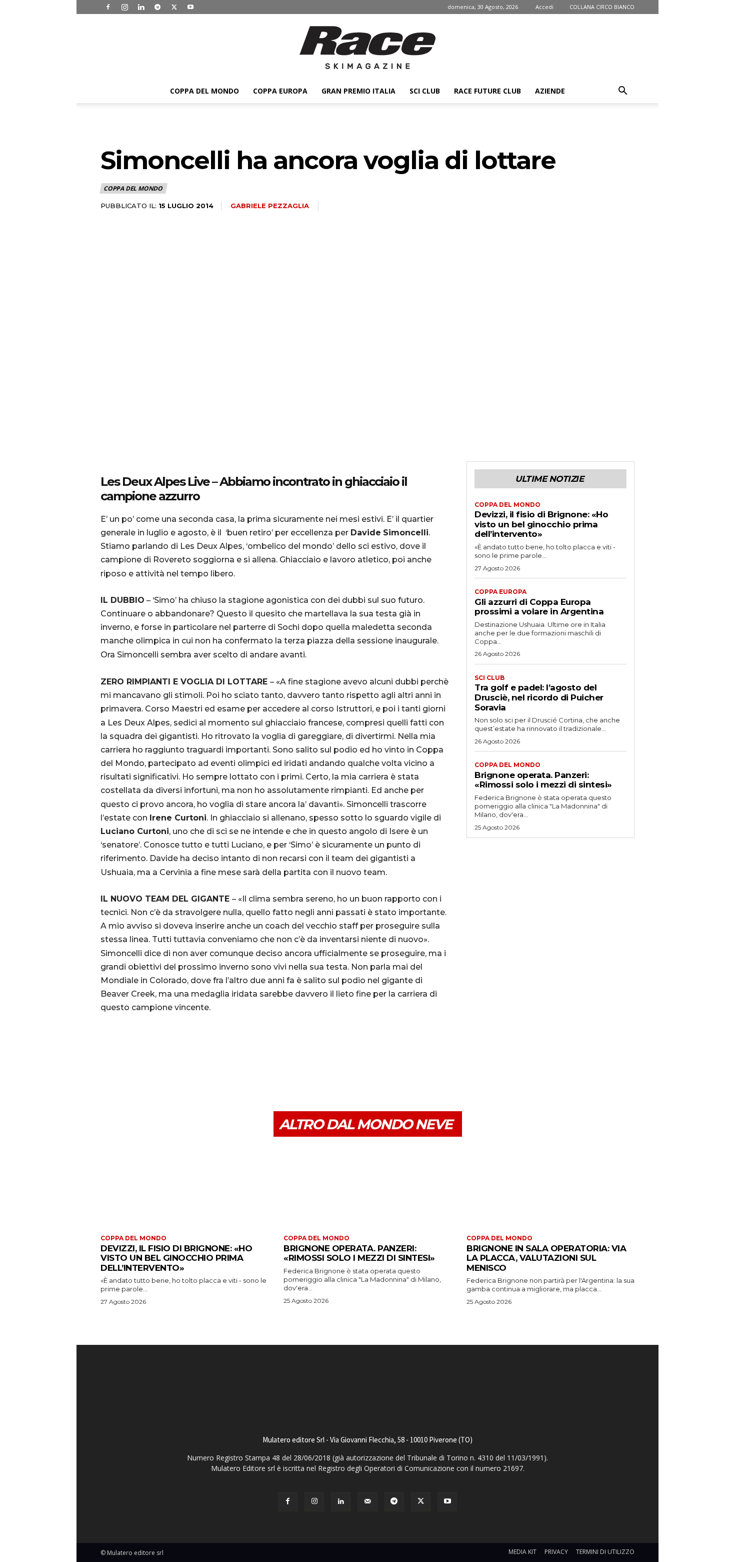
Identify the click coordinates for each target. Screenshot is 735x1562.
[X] (174, 7)
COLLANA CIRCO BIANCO (602, 7)
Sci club (425, 91)
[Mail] (367, 1501)
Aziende (550, 91)
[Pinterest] (156, 1064)
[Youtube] (190, 7)
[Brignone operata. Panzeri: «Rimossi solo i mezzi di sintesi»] (368, 1187)
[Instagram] (124, 7)
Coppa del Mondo (204, 91)
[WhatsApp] (180, 1064)
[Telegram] (157, 7)
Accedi (545, 7)
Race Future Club (487, 91)
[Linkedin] (141, 7)
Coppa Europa (280, 91)
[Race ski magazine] (367, 47)
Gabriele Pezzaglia (269, 206)
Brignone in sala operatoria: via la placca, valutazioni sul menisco (546, 1258)
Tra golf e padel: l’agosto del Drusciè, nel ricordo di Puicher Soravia (539, 697)
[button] (622, 92)
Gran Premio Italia (359, 91)
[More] (203, 1064)
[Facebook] (108, 7)
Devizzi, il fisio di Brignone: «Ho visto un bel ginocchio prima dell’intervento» (541, 524)
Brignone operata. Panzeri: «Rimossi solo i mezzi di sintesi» (543, 780)
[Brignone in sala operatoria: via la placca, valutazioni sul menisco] (550, 1187)
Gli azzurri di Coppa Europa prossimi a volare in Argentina (539, 607)
